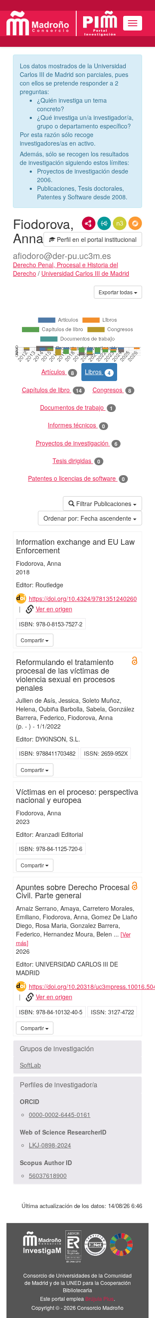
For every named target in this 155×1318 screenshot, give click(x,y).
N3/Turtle (120, 223)
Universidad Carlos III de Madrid (85, 273)
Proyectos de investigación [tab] (77, 443)
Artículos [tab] (57, 371)
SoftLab (30, 1065)
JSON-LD (104, 223)
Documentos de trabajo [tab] (76, 407)
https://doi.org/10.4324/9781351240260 (83, 598)
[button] (77, 1048)
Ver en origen (54, 608)
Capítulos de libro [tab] (52, 389)
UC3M (134, 640)
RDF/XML (89, 223)
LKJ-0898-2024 (50, 1145)
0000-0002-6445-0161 (59, 1114)
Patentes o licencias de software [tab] (76, 478)
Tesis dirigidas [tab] (76, 460)
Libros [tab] (98, 371)
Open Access (134, 660)
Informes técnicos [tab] (76, 425)
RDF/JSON (135, 223)
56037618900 (48, 1175)
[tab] (77, 1048)
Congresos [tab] (112, 389)
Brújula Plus (99, 1298)
